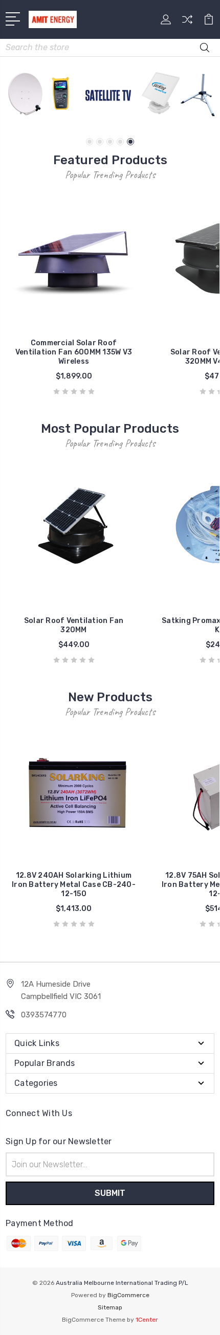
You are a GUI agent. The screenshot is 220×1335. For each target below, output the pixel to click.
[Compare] (187, 23)
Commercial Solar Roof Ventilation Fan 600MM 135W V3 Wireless (73, 352)
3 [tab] (110, 141)
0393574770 (44, 1014)
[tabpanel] (110, 95)
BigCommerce (128, 1295)
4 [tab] (120, 141)
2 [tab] (99, 141)
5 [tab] (130, 141)
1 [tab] (89, 141)
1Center (147, 1319)
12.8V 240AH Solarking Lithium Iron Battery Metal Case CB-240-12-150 (74, 884)
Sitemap (110, 1307)
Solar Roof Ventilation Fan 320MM (74, 625)
